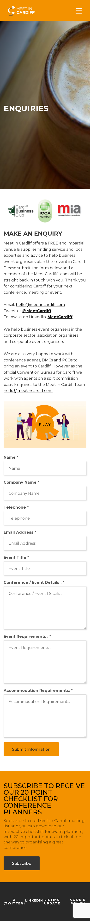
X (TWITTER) (14, 901)
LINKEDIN (34, 900)
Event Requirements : (27, 636)
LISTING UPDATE (52, 901)
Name (11, 457)
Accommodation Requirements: (38, 690)
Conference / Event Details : (34, 582)
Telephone (16, 507)
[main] (45, 460)
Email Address (20, 532)
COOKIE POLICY (77, 901)
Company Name (21, 482)
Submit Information (31, 749)
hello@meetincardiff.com (40, 304)
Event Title (16, 557)
